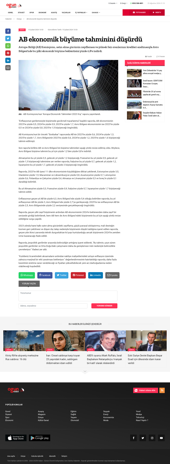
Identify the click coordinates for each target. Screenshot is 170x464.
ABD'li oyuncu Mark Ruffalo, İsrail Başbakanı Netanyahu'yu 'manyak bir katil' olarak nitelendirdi (104, 359)
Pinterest (79, 275)
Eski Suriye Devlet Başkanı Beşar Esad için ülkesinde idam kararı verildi (145, 359)
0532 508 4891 (137, 3)
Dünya (22, 30)
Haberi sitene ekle (147, 390)
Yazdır (149, 56)
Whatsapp (28, 275)
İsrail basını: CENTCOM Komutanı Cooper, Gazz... (152, 83)
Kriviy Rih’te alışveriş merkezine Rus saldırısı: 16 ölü (21, 357)
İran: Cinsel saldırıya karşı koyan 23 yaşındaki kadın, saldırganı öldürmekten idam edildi (63, 359)
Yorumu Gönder (104, 306)
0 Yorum (161, 56)
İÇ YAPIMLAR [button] (80, 13)
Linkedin (96, 275)
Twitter (62, 275)
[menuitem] (13, 12)
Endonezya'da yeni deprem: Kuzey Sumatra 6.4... (153, 105)
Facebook (45, 275)
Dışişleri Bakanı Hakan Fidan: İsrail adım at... (152, 114)
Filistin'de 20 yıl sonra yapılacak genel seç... (152, 93)
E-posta (114, 275)
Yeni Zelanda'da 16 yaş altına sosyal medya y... (152, 72)
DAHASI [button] (95, 13)
